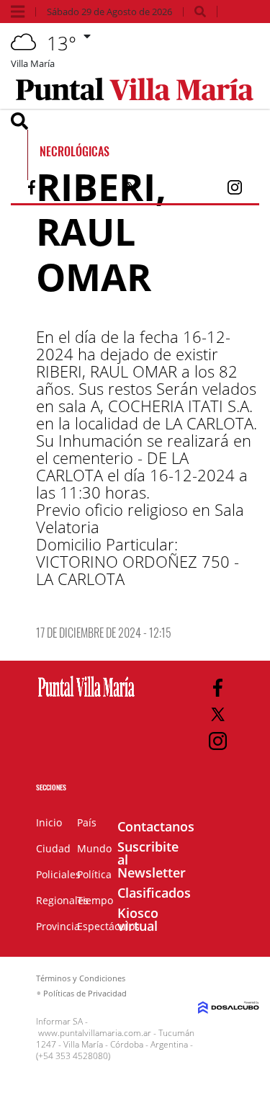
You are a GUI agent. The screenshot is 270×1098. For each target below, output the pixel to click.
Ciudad (53, 848)
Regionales (62, 900)
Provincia (58, 926)
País (86, 822)
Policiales (58, 874)
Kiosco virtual (137, 919)
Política (94, 874)
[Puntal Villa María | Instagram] (235, 190)
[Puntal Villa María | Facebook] (31, 190)
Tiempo (95, 900)
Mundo (94, 848)
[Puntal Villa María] (86, 697)
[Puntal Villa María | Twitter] (132, 190)
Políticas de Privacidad (85, 993)
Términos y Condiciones (80, 978)
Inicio (49, 822)
